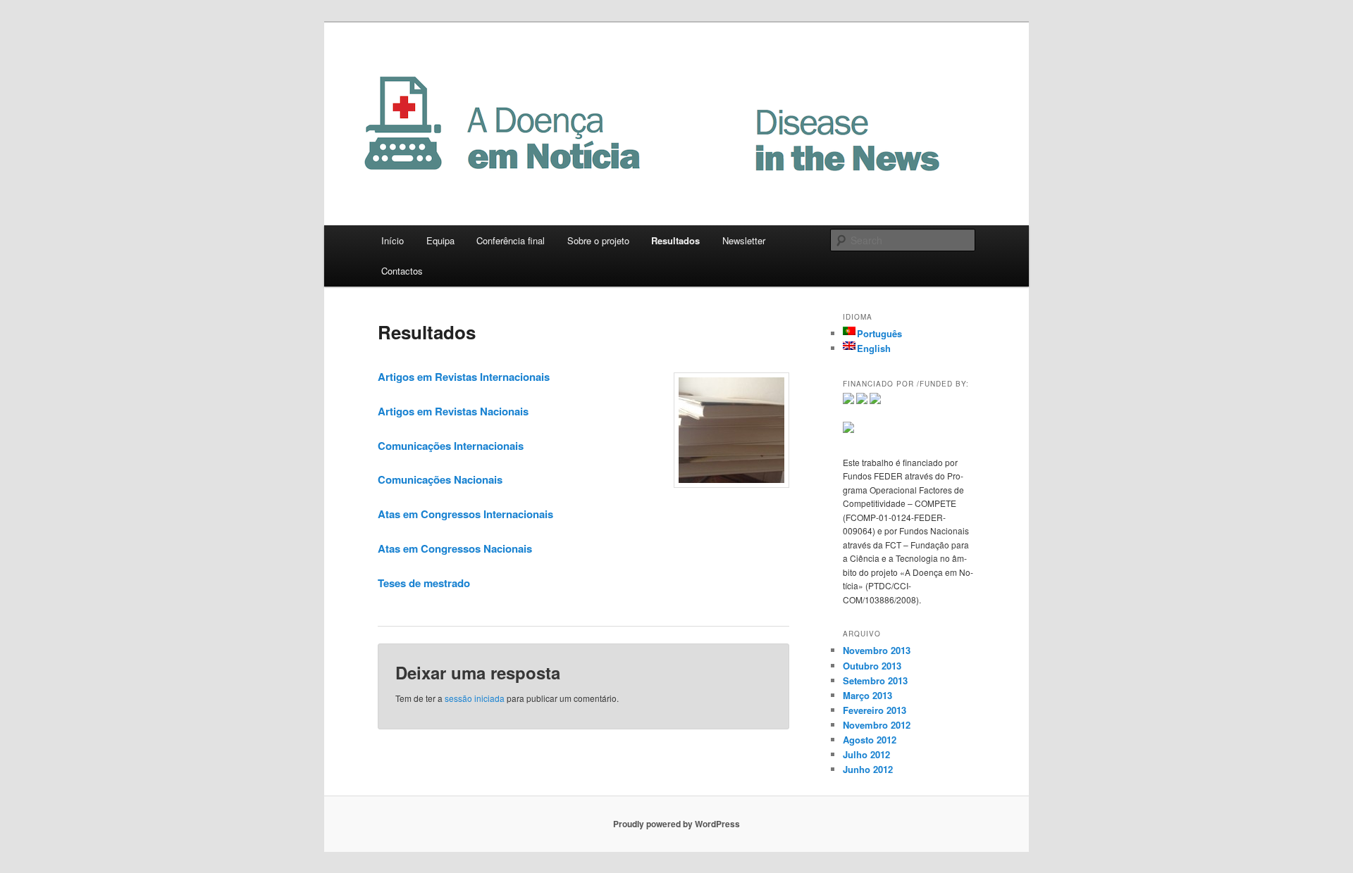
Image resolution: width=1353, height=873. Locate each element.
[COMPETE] (861, 400)
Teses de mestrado (424, 583)
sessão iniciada (475, 698)
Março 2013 (867, 695)
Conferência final (510, 240)
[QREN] (875, 400)
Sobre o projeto (598, 240)
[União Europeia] (848, 429)
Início (392, 240)
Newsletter (743, 240)
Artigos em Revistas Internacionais (464, 376)
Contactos (402, 270)
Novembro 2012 (876, 724)
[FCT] (848, 400)
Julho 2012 (866, 754)
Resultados (675, 240)
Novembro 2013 (876, 650)
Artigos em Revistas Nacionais (453, 411)
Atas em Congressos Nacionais (455, 548)
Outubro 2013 (872, 665)
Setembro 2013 (875, 680)
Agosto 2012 (869, 739)
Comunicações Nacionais (440, 479)
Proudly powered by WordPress (676, 823)
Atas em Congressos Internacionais (465, 514)
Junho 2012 (868, 769)
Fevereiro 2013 (874, 710)
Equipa (440, 240)
